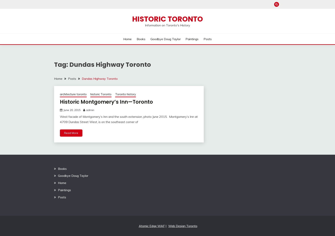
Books (141, 39)
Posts (208, 39)
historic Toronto (100, 94)
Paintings (192, 39)
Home (127, 39)
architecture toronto (73, 94)
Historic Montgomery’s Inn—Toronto (106, 101)
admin (90, 110)
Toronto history (125, 94)
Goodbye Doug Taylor (165, 39)
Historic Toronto (167, 19)
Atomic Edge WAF (152, 226)
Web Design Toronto (182, 226)
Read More (71, 133)
